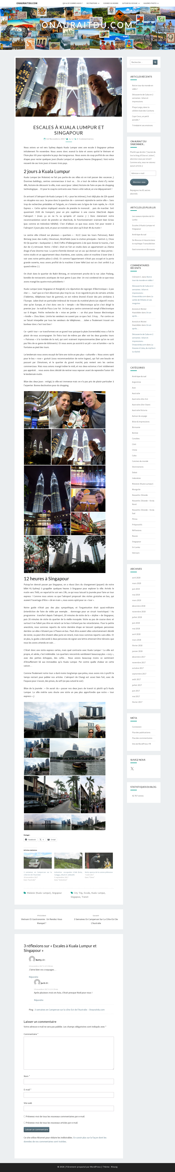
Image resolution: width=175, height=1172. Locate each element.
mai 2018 (136, 628)
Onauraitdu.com (26, 3)
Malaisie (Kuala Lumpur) (39, 892)
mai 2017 (136, 696)
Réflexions (136, 530)
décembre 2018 (138, 606)
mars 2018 (136, 640)
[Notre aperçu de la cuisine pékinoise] (99, 861)
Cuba (134, 455)
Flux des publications (141, 732)
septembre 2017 (139, 673)
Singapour (57, 892)
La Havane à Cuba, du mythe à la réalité (143, 348)
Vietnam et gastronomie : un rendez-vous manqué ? (41, 919)
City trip (78, 892)
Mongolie (136, 489)
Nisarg (114, 1166)
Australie (136, 393)
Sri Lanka (136, 547)
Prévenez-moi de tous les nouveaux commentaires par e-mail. (55, 1116)
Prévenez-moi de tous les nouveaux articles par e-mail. (52, 1122)
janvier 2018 (137, 651)
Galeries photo (150, 3)
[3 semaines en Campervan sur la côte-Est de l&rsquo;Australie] (38, 861)
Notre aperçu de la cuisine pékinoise (99, 872)
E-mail (27, 1089)
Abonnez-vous (139, 182)
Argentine (136, 382)
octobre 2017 (138, 668)
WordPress (95, 1166)
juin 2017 (136, 690)
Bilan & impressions (141, 421)
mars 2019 (136, 600)
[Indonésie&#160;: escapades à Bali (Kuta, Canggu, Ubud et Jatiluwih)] (68, 861)
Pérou (134, 519)
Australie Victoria (139, 410)
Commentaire (31, 1034)
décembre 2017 (138, 657)
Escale (87, 892)
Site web (28, 1103)
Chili (134, 444)
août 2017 (136, 679)
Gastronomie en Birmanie (143, 249)
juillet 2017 (137, 685)
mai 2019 (136, 594)
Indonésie (136, 478)
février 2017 (137, 702)
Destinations (92, 3)
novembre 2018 (139, 611)
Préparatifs (137, 524)
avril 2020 (136, 577)
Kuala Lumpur (98, 892)
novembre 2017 (139, 662)
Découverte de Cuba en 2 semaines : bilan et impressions (142, 98)
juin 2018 (136, 623)
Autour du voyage (129, 3)
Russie (135, 536)
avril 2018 (136, 634)
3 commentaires (85, 139)
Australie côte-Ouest (141, 404)
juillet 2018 (137, 617)
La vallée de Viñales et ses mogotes (142, 300)
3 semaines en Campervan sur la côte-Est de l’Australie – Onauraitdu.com (70, 1009)
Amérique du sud (139, 234)
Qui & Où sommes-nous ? (73, 3)
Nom (27, 1076)
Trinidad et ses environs (142, 125)
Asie (134, 387)
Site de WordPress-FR (141, 743)
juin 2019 (136, 589)
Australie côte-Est (140, 399)
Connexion (136, 726)
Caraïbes (136, 438)
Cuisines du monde (110, 3)
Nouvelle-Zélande (140, 495)
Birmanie (136, 427)
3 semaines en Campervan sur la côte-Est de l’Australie (96, 919)
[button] (36, 410)
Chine (134, 450)
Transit (85, 896)
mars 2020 (136, 583)
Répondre (33, 976)
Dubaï (134, 472)
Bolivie (135, 433)
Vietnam (136, 553)
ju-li (71, 139)
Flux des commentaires (142, 738)
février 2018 (137, 645)
